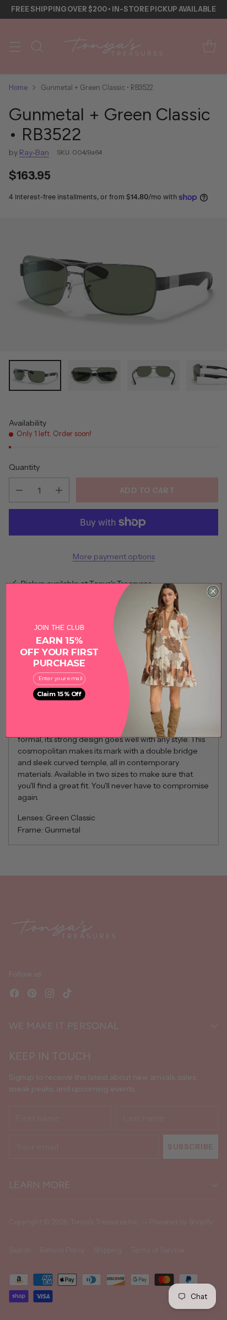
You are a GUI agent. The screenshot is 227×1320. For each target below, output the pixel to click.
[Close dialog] (213, 591)
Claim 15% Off (59, 693)
